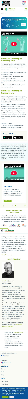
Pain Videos (4, 384)
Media (3, 372)
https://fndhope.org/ (7, 254)
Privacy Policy (13, 395)
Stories (3, 369)
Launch (23, 24)
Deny (11, 397)
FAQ (2, 375)
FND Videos (4, 381)
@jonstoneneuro (18, 332)
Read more (7, 200)
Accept (5, 397)
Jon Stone (5, 281)
